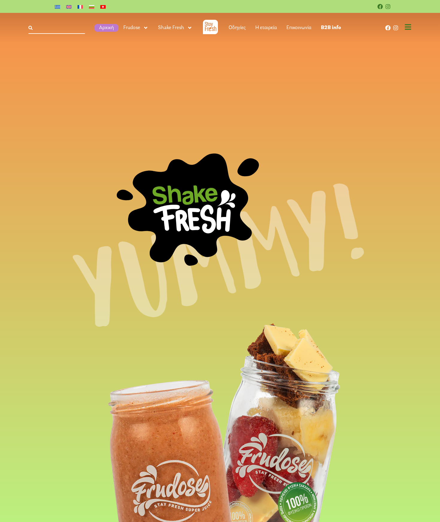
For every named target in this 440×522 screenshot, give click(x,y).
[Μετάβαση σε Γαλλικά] (80, 6)
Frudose (131, 27)
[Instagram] (388, 6)
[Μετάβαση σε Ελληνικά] (57, 6)
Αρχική (106, 27)
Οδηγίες (237, 27)
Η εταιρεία (266, 27)
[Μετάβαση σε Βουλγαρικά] (91, 6)
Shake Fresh (171, 27)
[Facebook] (380, 6)
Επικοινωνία (298, 27)
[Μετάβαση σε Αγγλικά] (69, 6)
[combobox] (56, 28)
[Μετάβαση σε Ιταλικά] (103, 6)
